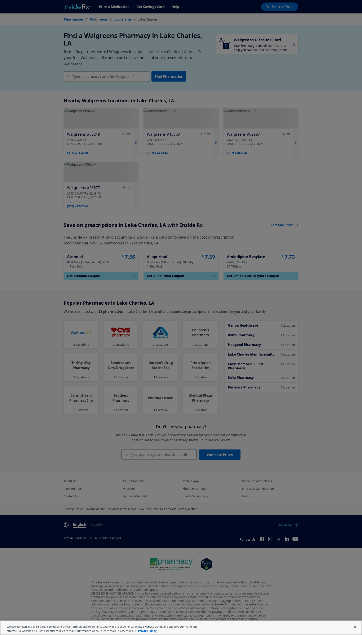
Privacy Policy (147, 630)
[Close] (355, 627)
